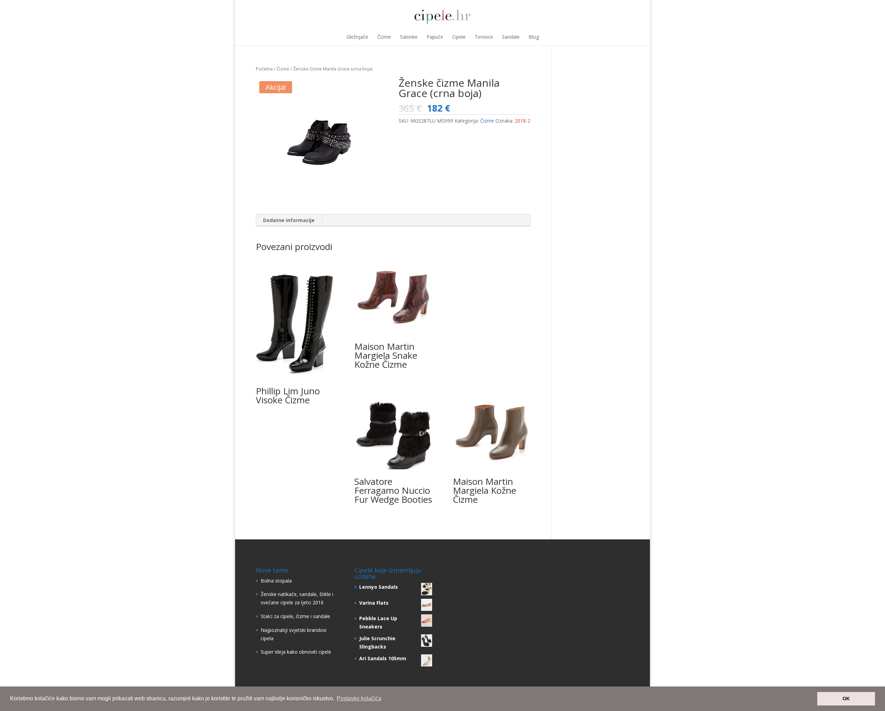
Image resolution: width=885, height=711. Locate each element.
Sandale (511, 36)
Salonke (409, 36)
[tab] (289, 220)
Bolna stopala (276, 580)
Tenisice (484, 36)
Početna (264, 69)
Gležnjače (357, 36)
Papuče (435, 36)
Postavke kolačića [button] (359, 698)
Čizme (384, 36)
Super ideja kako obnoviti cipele (296, 651)
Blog (534, 36)
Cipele (459, 36)
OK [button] (846, 698)
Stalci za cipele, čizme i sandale (295, 616)
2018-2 (522, 120)
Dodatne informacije (289, 220)
